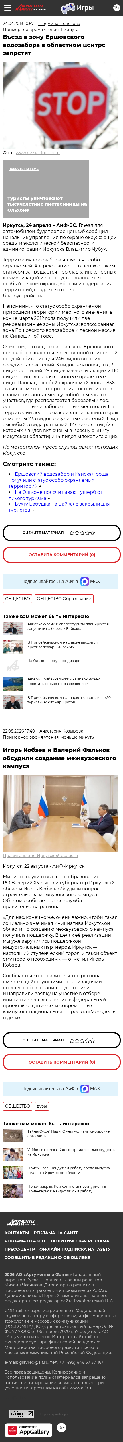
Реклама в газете (25, 1241)
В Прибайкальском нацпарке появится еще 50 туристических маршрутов (69, 699)
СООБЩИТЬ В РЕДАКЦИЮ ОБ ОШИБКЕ (47, 1257)
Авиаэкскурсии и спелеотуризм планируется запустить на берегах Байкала (68, 626)
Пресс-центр (20, 1249)
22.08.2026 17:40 (19, 731)
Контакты (17, 1233)
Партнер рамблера (54, 1414)
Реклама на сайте (56, 1233)
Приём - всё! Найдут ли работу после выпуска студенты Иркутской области (68, 1170)
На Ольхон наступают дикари (53, 661)
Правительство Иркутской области (40, 855)
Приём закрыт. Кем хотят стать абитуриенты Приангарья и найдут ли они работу (66, 1188)
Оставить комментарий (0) (62, 554)
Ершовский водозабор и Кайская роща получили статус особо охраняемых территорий (58, 480)
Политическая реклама (80, 1241)
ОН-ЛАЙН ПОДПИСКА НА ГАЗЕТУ (75, 1249)
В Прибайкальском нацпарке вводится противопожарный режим (62, 644)
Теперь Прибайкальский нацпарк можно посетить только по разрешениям (64, 681)
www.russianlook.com (38, 152)
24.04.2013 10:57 (18, 23)
